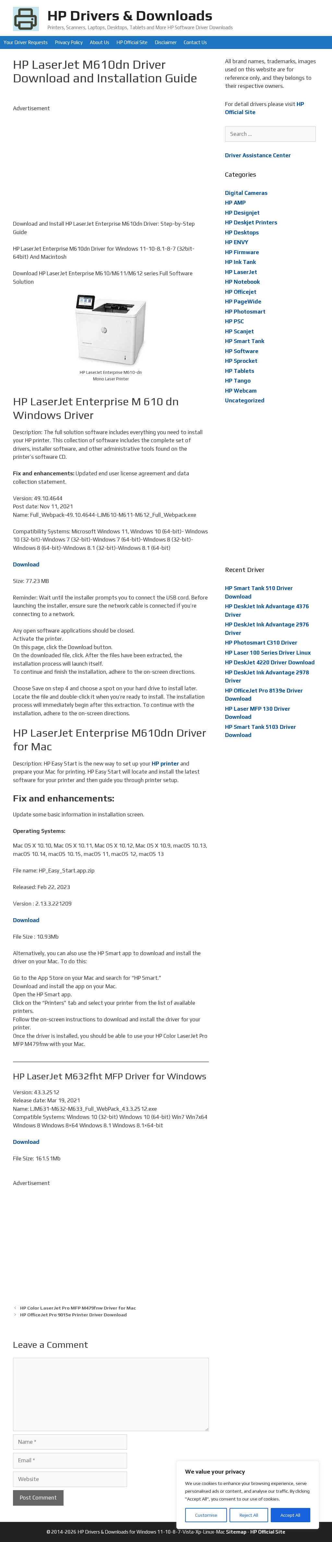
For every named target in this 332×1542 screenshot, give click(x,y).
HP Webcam (241, 390)
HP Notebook (242, 282)
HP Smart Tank (244, 341)
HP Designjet (242, 212)
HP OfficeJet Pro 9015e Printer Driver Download (73, 1314)
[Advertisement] (111, 158)
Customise (206, 1515)
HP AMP (235, 202)
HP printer (165, 763)
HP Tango (238, 380)
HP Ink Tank (240, 262)
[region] (247, 1495)
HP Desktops (242, 232)
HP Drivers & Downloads (130, 15)
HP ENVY (236, 242)
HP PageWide (243, 301)
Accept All (290, 1515)
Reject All (249, 1515)
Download (26, 564)
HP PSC (234, 321)
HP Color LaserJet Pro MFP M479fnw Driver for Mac (78, 1308)
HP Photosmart (245, 311)
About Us (99, 42)
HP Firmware (242, 252)
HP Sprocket (241, 361)
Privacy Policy (69, 42)
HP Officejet (240, 292)
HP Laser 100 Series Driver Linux (268, 652)
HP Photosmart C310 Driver (261, 642)
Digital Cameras (246, 193)
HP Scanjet (239, 331)
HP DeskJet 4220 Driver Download (270, 662)
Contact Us (195, 42)
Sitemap (236, 1532)
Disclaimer (166, 42)
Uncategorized (245, 400)
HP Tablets (239, 371)
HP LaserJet (241, 272)
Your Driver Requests (26, 42)
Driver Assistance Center (258, 155)
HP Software (241, 351)
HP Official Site (132, 42)
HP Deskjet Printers (251, 222)
